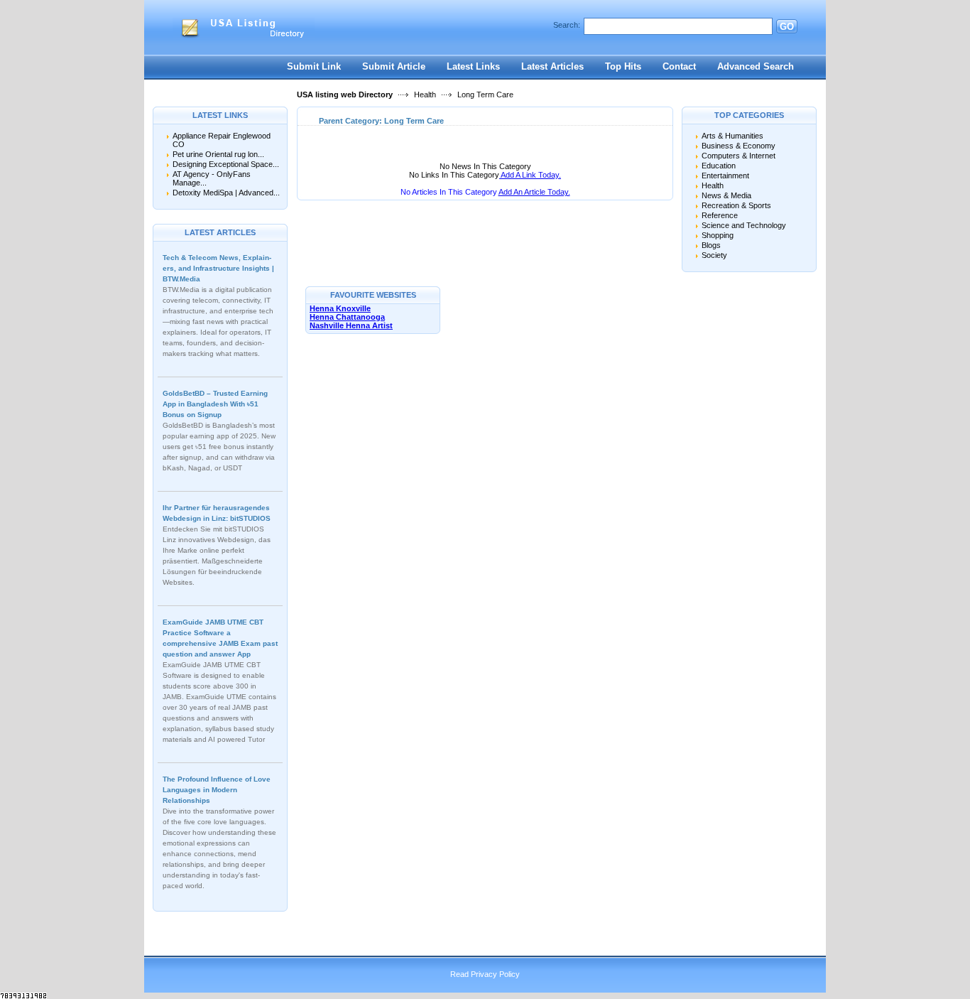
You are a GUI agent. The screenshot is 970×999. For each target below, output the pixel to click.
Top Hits (623, 66)
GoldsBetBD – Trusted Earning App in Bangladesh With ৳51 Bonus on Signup (215, 403)
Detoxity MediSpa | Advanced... (226, 192)
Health (425, 94)
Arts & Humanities (732, 135)
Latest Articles (552, 66)
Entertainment (725, 175)
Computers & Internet (738, 155)
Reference (720, 215)
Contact (679, 66)
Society (714, 255)
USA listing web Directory (345, 94)
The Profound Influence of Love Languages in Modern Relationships (217, 789)
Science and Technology (744, 225)
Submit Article (393, 66)
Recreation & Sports (736, 205)
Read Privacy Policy (485, 974)
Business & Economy (738, 145)
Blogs (711, 245)
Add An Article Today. (534, 192)
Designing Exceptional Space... (226, 164)
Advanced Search (755, 66)
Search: (566, 25)
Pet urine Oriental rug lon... (218, 154)
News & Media (726, 195)
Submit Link (314, 66)
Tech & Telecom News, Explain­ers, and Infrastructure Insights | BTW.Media (218, 268)
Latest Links (473, 66)
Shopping (718, 235)
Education (719, 165)
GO (787, 26)
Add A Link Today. (530, 175)
